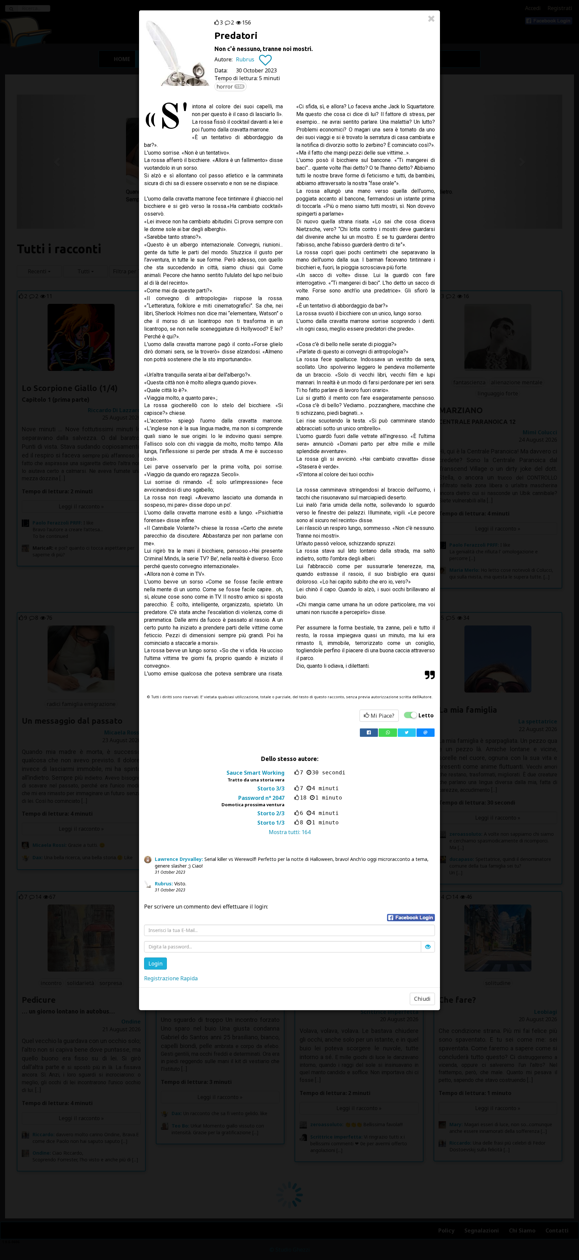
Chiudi (422, 998)
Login (155, 963)
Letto (426, 715)
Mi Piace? (381, 715)
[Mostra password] (428, 946)
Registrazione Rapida (171, 978)
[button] (411, 917)
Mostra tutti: (290, 832)
